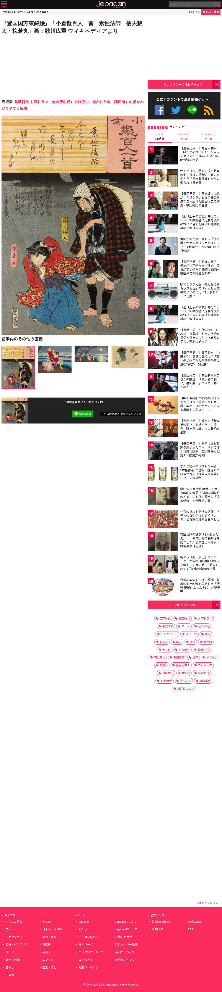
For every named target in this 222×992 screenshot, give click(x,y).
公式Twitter (176, 110)
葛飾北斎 (205, 681)
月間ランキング (88, 967)
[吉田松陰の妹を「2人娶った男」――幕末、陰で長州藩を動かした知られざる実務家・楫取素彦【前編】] (163, 542)
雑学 (208, 634)
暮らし (10, 967)
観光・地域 (13, 960)
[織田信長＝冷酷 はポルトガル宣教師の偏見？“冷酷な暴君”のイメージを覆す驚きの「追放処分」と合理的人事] (163, 497)
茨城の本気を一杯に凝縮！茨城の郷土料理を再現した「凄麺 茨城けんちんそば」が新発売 (200, 585)
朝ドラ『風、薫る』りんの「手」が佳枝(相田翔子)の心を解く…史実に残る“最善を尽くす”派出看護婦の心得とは (199, 565)
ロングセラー (169, 634)
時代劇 (207, 642)
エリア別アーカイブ (91, 952)
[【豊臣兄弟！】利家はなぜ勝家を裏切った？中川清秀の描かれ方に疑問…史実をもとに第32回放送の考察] (163, 451)
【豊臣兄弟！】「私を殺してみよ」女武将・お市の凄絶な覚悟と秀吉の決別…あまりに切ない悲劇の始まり (200, 335)
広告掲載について (90, 937)
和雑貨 (46, 944)
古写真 (10, 975)
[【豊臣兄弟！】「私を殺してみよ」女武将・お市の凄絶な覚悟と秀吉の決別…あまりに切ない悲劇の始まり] (163, 338)
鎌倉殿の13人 (185, 688)
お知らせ (84, 929)
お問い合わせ (123, 937)
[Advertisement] (37, 66)
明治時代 (159, 657)
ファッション (14, 937)
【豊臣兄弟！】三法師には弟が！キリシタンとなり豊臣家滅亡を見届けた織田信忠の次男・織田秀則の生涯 (200, 199)
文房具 (163, 665)
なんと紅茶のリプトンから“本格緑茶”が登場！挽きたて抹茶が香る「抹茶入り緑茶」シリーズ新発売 (200, 472)
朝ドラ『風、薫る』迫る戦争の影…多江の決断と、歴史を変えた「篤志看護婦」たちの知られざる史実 (200, 176)
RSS (209, 110)
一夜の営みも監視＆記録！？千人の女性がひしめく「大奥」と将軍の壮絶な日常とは (200, 515)
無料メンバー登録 (126, 944)
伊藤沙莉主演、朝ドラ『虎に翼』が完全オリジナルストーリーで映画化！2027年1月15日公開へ (200, 245)
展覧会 (185, 673)
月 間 (208, 137)
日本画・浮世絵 (52, 929)
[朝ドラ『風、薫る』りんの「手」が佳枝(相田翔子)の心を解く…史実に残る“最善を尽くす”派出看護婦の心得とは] (163, 565)
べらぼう (184, 649)
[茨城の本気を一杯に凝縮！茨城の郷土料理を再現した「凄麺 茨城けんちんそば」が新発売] (163, 587)
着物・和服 (49, 937)
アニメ (185, 626)
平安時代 (167, 626)
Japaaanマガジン (126, 922)
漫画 (192, 642)
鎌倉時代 (203, 673)
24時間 (159, 137)
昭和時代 (166, 681)
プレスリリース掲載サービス (182, 84)
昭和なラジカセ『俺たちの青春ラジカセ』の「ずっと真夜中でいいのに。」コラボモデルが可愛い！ (200, 290)
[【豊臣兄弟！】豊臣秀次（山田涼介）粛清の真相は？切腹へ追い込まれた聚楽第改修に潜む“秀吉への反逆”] (163, 360)
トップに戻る (209, 903)
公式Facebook (159, 110)
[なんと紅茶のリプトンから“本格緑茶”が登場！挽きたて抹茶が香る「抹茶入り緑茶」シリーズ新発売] (163, 474)
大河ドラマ (205, 618)
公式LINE (192, 110)
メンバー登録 (210, 12)
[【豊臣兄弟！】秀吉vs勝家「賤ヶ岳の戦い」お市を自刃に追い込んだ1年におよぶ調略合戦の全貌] (163, 156)
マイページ (86, 944)
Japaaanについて (126, 929)
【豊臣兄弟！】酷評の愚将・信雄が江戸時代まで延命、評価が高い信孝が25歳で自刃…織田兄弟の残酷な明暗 (200, 267)
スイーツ (191, 634)
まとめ (46, 922)
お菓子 (164, 642)
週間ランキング (125, 960)
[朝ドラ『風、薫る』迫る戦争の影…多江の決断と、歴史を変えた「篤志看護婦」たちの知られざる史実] (163, 178)
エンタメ (48, 960)
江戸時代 (165, 618)
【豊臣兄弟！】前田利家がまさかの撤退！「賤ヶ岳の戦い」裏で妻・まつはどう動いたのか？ (200, 381)
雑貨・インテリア (17, 944)
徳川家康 (178, 657)
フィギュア (205, 665)
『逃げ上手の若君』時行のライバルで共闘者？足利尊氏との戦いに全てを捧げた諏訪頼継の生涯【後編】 (200, 313)
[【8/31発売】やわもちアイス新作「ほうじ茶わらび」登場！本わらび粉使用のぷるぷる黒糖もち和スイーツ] (163, 406)
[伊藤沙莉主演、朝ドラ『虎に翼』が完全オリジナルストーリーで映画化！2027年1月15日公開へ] (163, 247)
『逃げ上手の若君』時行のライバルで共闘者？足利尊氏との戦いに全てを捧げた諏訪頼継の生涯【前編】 (200, 222)
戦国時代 (184, 618)
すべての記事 (14, 922)
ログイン (194, 12)
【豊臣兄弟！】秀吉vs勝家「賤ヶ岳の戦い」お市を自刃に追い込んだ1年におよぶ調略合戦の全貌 (200, 154)
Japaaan (111, 4)
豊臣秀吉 (167, 673)
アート (10, 929)
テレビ (166, 649)
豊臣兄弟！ (183, 665)
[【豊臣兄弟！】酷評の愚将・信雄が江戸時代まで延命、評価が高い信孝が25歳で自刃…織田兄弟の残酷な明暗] (163, 269)
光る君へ (185, 681)
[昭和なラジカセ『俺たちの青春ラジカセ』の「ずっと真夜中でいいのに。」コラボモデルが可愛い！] (163, 292)
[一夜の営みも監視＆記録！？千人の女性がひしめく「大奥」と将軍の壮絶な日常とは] (163, 519)
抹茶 (195, 657)
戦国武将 (203, 626)
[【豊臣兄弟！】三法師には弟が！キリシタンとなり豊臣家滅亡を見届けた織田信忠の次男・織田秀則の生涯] (163, 201)
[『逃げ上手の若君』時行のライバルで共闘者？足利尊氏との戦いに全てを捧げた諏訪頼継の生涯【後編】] (163, 315)
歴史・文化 (49, 967)
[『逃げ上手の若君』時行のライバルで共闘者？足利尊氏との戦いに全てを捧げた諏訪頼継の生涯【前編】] (163, 224)
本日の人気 (86, 960)
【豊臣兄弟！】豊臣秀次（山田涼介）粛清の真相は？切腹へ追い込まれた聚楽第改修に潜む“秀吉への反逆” (200, 358)
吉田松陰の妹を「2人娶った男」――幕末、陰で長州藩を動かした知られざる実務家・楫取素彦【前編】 (200, 540)
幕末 (179, 642)
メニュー (4, 4)
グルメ (10, 952)
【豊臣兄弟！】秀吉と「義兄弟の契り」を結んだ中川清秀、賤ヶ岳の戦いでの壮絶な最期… (200, 426)
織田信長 (203, 649)
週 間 (183, 137)
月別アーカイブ (125, 952)
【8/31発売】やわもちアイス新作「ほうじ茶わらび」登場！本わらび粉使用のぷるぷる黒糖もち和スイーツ (200, 404)
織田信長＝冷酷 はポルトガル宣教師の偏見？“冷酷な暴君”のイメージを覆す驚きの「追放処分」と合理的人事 (200, 494)
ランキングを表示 (183, 604)
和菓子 (46, 952)
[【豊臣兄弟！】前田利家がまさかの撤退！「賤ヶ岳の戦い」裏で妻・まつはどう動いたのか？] (163, 383)
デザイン (211, 657)
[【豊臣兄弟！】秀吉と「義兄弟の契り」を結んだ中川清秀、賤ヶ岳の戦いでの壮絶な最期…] (163, 428)
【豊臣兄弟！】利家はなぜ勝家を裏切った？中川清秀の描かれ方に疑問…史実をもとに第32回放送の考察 (200, 449)
